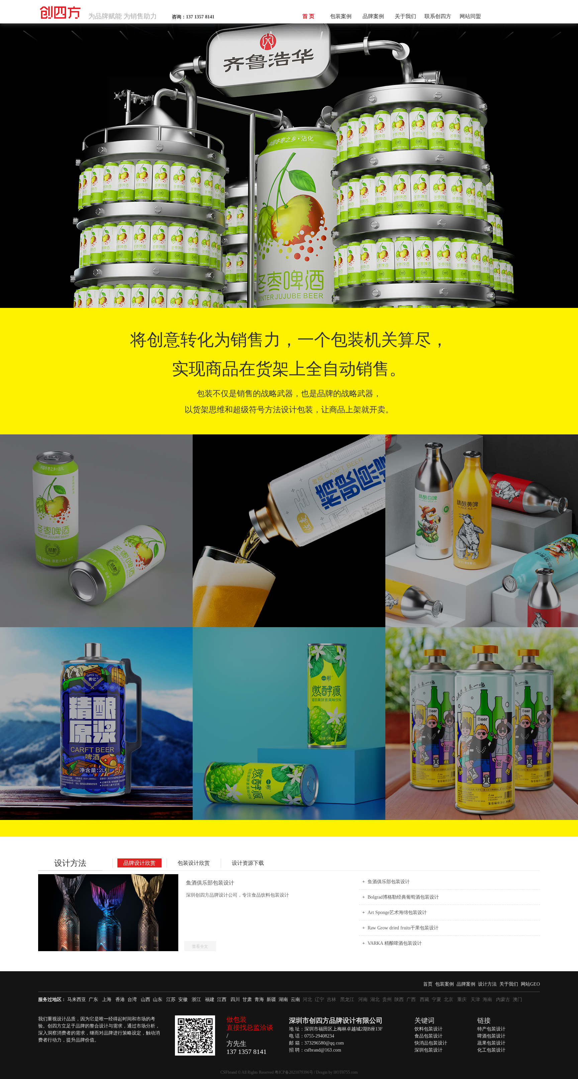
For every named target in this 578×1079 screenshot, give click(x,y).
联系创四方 (437, 16)
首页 (427, 984)
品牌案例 (373, 16)
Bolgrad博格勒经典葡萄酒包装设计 (403, 897)
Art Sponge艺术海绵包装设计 (397, 912)
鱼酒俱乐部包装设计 (389, 881)
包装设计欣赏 (194, 863)
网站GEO (530, 984)
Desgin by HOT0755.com (337, 1072)
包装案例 (341, 16)
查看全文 (200, 946)
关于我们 (405, 16)
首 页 (308, 16)
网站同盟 (470, 16)
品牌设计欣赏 (139, 863)
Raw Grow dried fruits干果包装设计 (403, 927)
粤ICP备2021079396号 (294, 1072)
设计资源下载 (248, 863)
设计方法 (70, 863)
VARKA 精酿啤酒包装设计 (395, 943)
